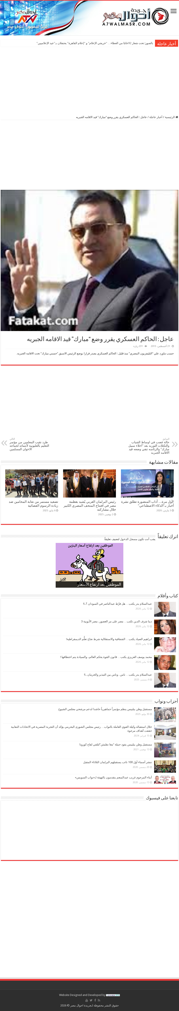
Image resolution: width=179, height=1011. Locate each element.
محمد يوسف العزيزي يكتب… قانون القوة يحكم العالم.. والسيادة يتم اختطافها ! (106, 657)
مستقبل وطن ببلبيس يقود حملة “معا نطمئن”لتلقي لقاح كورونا (115, 744)
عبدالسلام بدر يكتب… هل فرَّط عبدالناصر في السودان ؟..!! (117, 603)
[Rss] (99, 1000)
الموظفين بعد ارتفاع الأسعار (99, 585)
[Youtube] (86, 1000)
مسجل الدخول (128, 539)
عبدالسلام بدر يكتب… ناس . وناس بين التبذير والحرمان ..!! (118, 674)
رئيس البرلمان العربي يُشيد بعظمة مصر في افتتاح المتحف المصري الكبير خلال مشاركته (90, 506)
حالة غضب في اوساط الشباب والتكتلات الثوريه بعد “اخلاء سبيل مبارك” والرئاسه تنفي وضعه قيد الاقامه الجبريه (148, 446)
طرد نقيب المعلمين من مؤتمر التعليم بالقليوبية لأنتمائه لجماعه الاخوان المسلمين (29, 444)
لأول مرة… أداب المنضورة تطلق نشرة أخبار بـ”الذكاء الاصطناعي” (147, 504)
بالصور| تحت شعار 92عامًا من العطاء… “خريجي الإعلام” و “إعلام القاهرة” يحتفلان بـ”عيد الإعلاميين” (94, 43)
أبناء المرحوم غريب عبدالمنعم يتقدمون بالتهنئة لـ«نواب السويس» (113, 777)
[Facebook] (95, 1000)
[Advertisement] (89, 80)
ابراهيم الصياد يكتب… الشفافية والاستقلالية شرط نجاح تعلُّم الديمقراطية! (109, 639)
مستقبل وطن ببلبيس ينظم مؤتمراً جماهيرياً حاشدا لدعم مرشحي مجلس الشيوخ (105, 709)
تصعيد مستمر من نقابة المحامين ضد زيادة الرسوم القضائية (33, 504)
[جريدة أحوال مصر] (89, 18)
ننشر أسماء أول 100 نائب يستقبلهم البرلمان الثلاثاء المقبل (117, 762)
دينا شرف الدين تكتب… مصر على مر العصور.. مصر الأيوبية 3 (116, 621)
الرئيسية (170, 117)
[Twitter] (91, 1000)
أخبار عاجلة (155, 117)
